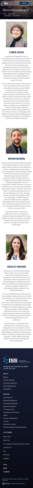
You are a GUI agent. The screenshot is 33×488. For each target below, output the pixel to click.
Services (6, 394)
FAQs (5, 465)
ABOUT (5, 374)
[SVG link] (16, 360)
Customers (7, 432)
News (5, 468)
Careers (6, 472)
